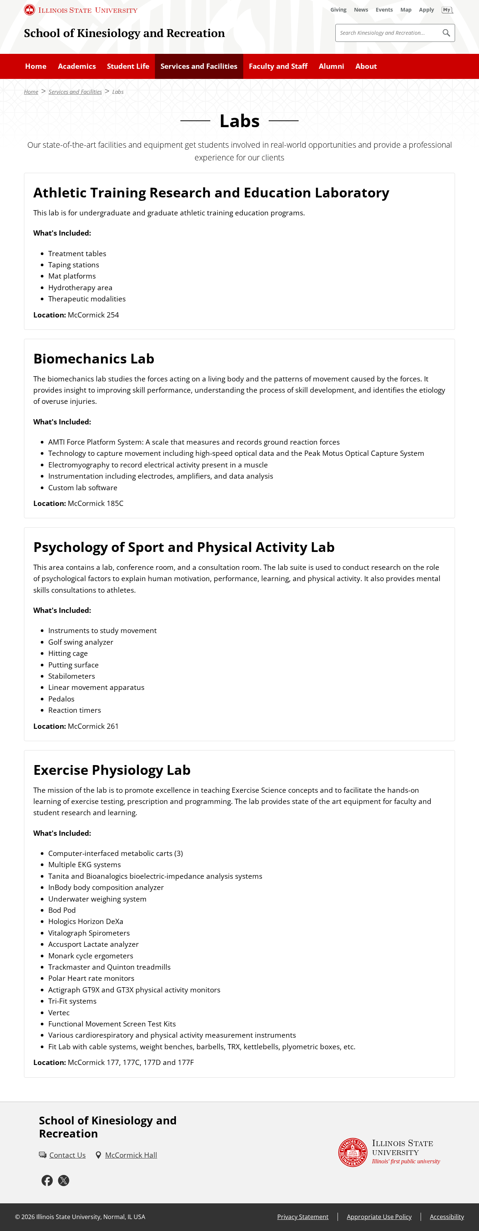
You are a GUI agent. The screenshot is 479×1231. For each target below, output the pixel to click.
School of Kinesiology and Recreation (124, 32)
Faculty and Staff (278, 66)
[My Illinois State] (447, 9)
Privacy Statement (303, 1217)
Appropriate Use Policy (379, 1217)
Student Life (128, 66)
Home (35, 66)
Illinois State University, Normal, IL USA (90, 1217)
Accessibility (447, 1217)
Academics (77, 66)
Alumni (331, 66)
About (366, 66)
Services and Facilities (199, 66)
